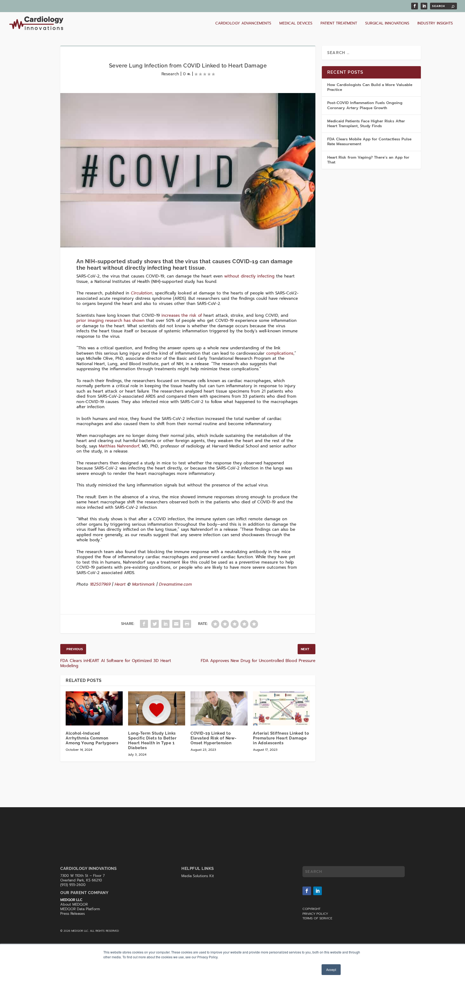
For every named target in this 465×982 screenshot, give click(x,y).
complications (279, 353)
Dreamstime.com (175, 584)
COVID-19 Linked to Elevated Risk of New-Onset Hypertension (214, 738)
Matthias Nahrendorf (119, 446)
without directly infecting (249, 276)
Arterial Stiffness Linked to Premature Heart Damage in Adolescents (281, 738)
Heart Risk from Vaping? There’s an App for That (368, 160)
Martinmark (143, 584)
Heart (120, 584)
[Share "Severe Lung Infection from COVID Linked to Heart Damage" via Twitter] (154, 623)
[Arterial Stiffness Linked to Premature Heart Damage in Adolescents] (281, 708)
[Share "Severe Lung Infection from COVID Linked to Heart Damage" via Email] (176, 623)
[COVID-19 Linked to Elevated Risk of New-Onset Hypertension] (219, 708)
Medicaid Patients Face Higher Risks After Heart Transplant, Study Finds (366, 123)
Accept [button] (331, 969)
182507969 (100, 584)
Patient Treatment (338, 23)
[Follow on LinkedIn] (317, 891)
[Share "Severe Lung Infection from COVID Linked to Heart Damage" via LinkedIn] (165, 623)
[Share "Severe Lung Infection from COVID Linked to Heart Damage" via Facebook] (144, 623)
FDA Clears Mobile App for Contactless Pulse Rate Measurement (369, 141)
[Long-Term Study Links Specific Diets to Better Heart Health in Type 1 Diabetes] (156, 708)
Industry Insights (435, 23)
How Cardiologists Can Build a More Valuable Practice (369, 87)
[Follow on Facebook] (306, 891)
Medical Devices (295, 23)
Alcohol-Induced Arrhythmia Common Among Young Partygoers (92, 738)
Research (170, 74)
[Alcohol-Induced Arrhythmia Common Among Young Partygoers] (94, 708)
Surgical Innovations (387, 23)
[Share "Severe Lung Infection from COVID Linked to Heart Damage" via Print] (187, 623)
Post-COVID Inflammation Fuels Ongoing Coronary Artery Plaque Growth (364, 105)
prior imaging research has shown (110, 320)
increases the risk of (181, 315)
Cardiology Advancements (243, 23)
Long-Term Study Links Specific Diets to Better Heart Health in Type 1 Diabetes (152, 740)
